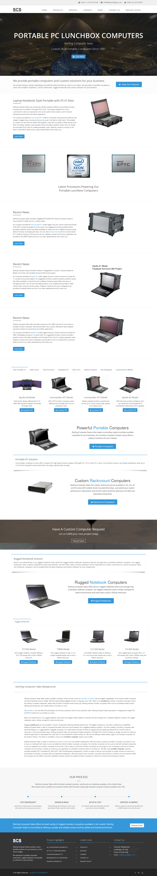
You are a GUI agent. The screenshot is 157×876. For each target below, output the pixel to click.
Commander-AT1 (36, 224)
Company (87, 10)
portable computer (63, 742)
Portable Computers (103, 446)
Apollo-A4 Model (27, 397)
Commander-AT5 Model (95, 397)
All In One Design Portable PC (57, 847)
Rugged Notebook (29, 662)
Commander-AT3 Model (61, 397)
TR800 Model (63, 649)
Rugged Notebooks (102, 600)
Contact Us (114, 10)
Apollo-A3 (34, 332)
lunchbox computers (87, 698)
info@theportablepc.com (112, 2)
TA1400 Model (132, 649)
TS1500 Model (29, 649)
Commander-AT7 (36, 118)
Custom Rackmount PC (55, 854)
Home (44, 10)
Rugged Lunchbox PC (54, 861)
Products (58, 10)
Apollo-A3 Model (130, 397)
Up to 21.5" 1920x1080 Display (56, 851)
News (100, 10)
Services (73, 10)
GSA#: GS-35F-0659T (135, 2)
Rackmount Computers (103, 501)
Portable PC (44, 873)
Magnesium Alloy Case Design (57, 858)
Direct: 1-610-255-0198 (89, 2)
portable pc (30, 710)
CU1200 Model (97, 649)
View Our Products (130, 84)
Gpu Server (55, 232)
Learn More (79, 56)
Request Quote (133, 10)
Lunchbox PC (28, 410)
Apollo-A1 (34, 276)
